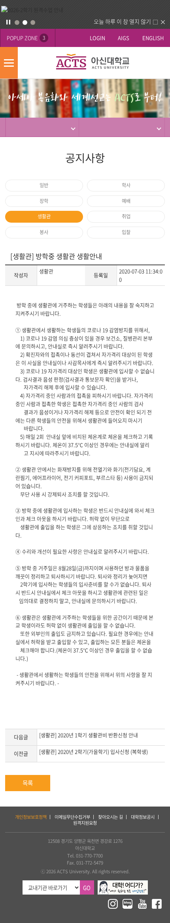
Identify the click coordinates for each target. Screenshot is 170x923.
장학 (44, 200)
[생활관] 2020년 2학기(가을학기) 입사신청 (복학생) (93, 751)
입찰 (126, 232)
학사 (126, 185)
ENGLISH (153, 37)
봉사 (44, 232)
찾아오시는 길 (110, 817)
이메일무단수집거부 (72, 817)
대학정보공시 (143, 817)
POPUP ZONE (26, 37)
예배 (126, 200)
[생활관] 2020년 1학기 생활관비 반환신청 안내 (88, 735)
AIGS (123, 37)
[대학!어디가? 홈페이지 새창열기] (123, 883)
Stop (8, 22)
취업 (126, 216)
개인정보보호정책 (31, 817)
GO (87, 887)
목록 (28, 783)
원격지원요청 (85, 823)
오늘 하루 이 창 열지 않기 (122, 21)
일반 (44, 185)
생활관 (44, 216)
